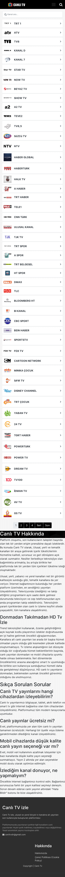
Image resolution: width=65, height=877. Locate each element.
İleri (39, 525)
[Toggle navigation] (53, 4)
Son (47, 525)
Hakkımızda (41, 853)
